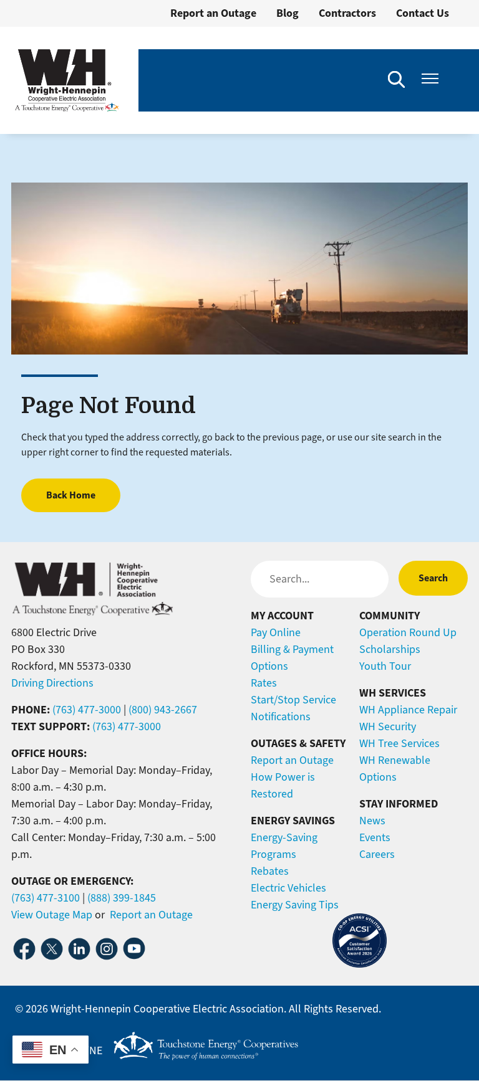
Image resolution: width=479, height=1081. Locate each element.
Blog (287, 13)
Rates (264, 683)
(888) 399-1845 (121, 898)
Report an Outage (213, 13)
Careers (377, 854)
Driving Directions (52, 683)
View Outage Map (51, 914)
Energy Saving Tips (295, 905)
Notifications (281, 716)
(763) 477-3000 (86, 710)
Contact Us (422, 13)
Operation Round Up (408, 632)
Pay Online (276, 632)
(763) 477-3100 (45, 898)
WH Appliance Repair (408, 710)
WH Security (387, 726)
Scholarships (389, 649)
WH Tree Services (399, 743)
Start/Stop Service (293, 700)
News (372, 820)
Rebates (270, 871)
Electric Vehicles (288, 888)
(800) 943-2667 (162, 710)
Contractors (347, 13)
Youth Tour (385, 666)
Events (374, 837)
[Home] (67, 80)
